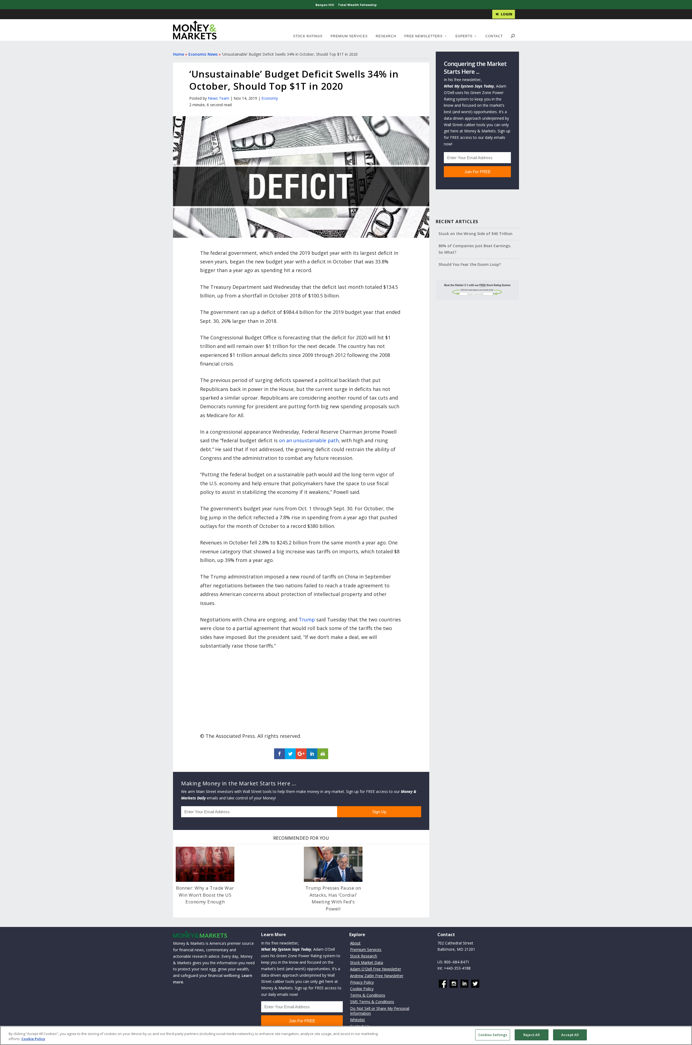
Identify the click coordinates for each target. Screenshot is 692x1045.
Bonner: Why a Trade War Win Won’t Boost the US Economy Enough (205, 895)
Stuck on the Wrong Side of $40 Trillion (475, 233)
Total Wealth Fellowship (357, 5)
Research (386, 36)
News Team (218, 98)
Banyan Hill (324, 5)
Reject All (531, 1034)
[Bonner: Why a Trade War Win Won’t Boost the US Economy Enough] (205, 864)
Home (178, 54)
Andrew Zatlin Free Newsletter (376, 975)
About (355, 943)
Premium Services (349, 36)
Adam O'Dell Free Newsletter (375, 969)
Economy (269, 98)
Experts (464, 36)
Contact (494, 36)
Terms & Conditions (367, 995)
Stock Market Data (366, 962)
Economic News (203, 54)
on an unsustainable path (309, 440)
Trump (307, 619)
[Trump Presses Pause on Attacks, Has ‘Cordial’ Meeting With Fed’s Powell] (333, 864)
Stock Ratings (307, 36)
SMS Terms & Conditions (372, 1001)
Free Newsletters (423, 36)
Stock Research (363, 956)
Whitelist (357, 1019)
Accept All (570, 1034)
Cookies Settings (492, 1034)
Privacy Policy (362, 982)
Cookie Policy (362, 988)
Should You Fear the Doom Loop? (469, 264)
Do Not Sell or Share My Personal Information (379, 1011)
